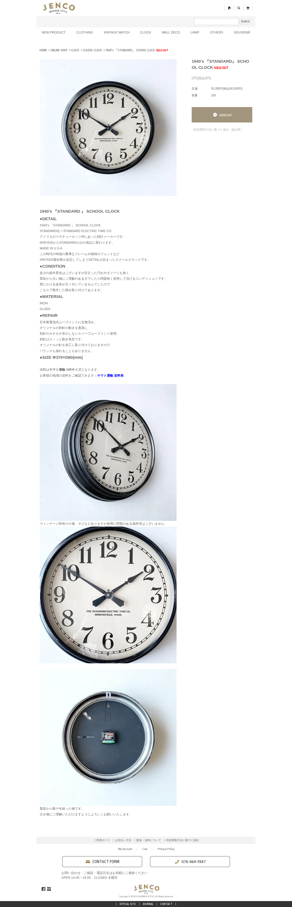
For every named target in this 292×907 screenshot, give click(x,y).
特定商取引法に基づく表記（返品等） (218, 129)
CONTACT (166, 904)
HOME (43, 50)
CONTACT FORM (105, 861)
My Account (125, 849)
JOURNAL (148, 904)
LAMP (194, 32)
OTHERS (216, 32)
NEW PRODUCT (54, 32)
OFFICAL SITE (128, 904)
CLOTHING (84, 32)
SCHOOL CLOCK (92, 50)
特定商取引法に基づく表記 (182, 840)
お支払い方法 (123, 840)
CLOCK (145, 32)
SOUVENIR (242, 32)
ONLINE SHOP (59, 50)
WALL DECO (171, 32)
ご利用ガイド (102, 840)
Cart (144, 849)
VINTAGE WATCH (117, 32)
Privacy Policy (166, 849)
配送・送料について (148, 840)
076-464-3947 (194, 861)
